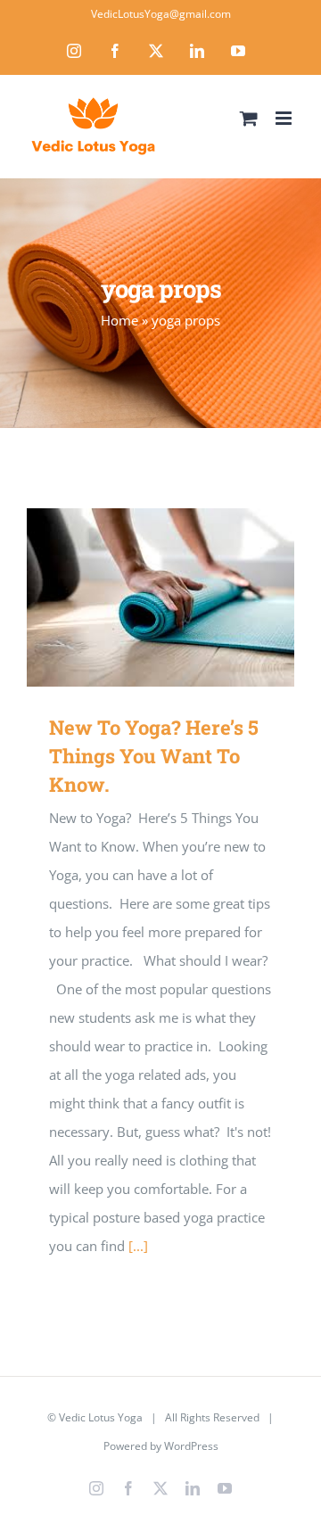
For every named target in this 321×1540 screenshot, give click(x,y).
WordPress (191, 1446)
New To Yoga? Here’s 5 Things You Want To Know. (135, 598)
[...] (138, 1246)
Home (119, 320)
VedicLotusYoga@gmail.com (161, 13)
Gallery (187, 598)
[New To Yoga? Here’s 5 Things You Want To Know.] (160, 597)
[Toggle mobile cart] (249, 118)
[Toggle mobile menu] (285, 118)
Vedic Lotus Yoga (101, 1417)
